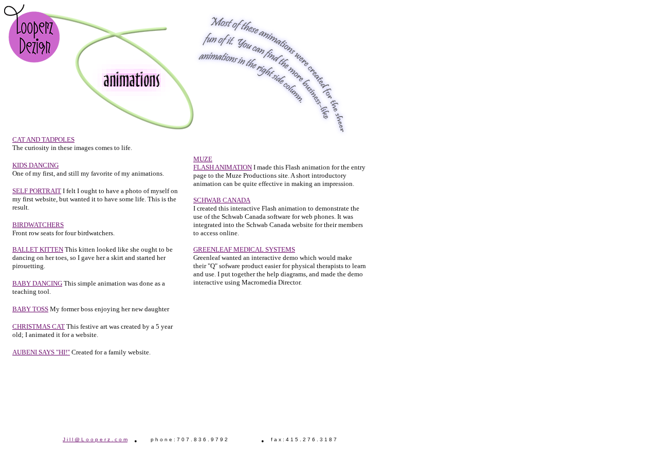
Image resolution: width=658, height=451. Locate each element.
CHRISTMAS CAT (38, 326)
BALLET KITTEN (37, 249)
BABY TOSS (30, 309)
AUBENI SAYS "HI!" (41, 352)
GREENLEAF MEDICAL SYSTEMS (244, 249)
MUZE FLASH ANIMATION (222, 163)
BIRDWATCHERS (38, 225)
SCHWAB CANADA (221, 200)
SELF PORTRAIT (36, 191)
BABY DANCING (37, 283)
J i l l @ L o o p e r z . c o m (95, 439)
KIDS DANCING (35, 165)
